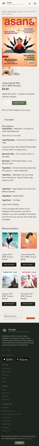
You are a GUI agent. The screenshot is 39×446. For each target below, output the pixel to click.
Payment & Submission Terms (11, 414)
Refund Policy (6, 424)
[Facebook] (4, 350)
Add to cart (19, 103)
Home (4, 11)
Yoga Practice (6, 368)
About (4, 389)
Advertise (5, 407)
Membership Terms (8, 411)
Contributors (6, 393)
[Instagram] (9, 350)
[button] (33, 20)
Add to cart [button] (9, 264)
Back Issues (12, 11)
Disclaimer (5, 427)
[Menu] (35, 3)
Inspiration (5, 375)
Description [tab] (9, 120)
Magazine (5, 396)
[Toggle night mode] (30, 3)
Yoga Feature (6, 371)
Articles (4, 381)
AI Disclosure (6, 417)
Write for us (6, 399)
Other (4, 378)
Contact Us (5, 431)
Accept (19, 442)
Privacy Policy (6, 421)
